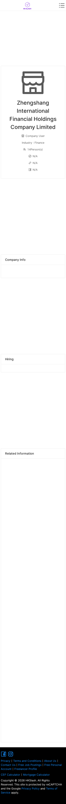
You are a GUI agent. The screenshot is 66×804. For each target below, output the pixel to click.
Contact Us (8, 765)
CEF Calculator (10, 774)
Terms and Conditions (27, 760)
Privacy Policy (30, 788)
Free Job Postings (29, 765)
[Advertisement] (33, 37)
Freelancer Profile (25, 769)
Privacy (5, 760)
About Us (50, 760)
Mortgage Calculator (36, 774)
